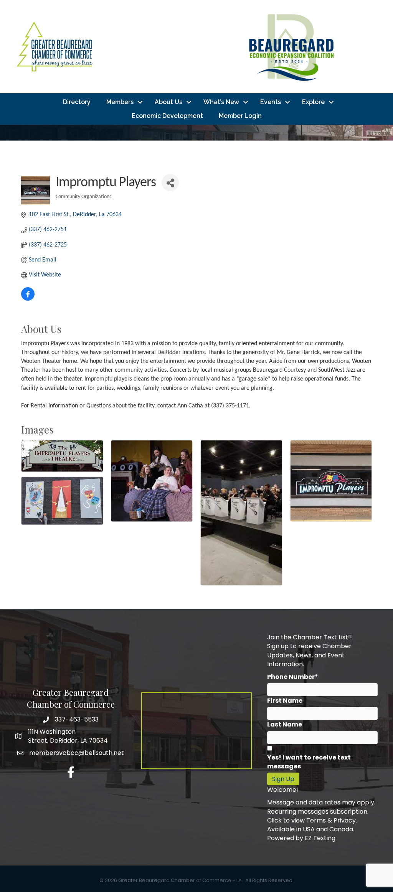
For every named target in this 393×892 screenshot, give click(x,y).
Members (120, 102)
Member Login (240, 115)
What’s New (221, 102)
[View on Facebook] (28, 299)
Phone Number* (292, 676)
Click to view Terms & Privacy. (312, 820)
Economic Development (167, 115)
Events (270, 102)
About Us (168, 102)
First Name (284, 700)
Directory (77, 102)
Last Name (284, 724)
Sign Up (283, 779)
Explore (313, 102)
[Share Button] (170, 182)
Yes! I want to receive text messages (309, 762)
